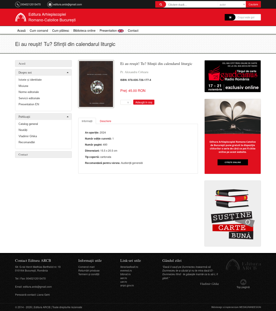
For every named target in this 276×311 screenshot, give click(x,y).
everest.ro (126, 270)
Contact (133, 30)
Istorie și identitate (30, 79)
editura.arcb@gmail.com (67, 4)
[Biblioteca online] (233, 136)
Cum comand (39, 30)
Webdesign (217, 307)
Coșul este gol (246, 17)
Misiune (23, 86)
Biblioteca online (84, 30)
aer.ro (123, 278)
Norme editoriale (29, 92)
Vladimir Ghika (28, 136)
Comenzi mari (86, 267)
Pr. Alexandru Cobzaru (134, 72)
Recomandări (27, 142)
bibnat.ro (125, 274)
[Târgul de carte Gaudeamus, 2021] (233, 76)
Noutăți (23, 130)
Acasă (21, 30)
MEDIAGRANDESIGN (250, 307)
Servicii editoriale (29, 98)
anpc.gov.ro (127, 285)
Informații (87, 121)
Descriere (105, 121)
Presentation (109, 30)
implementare (232, 307)
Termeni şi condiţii (88, 274)
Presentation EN (29, 104)
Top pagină (243, 287)
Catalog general (28, 124)
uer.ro (123, 281)
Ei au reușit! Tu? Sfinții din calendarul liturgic (156, 63)
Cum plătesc (60, 30)
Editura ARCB (42, 307)
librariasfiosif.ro (129, 267)
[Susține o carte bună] (233, 213)
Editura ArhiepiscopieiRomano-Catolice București (52, 16)
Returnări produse (89, 270)
